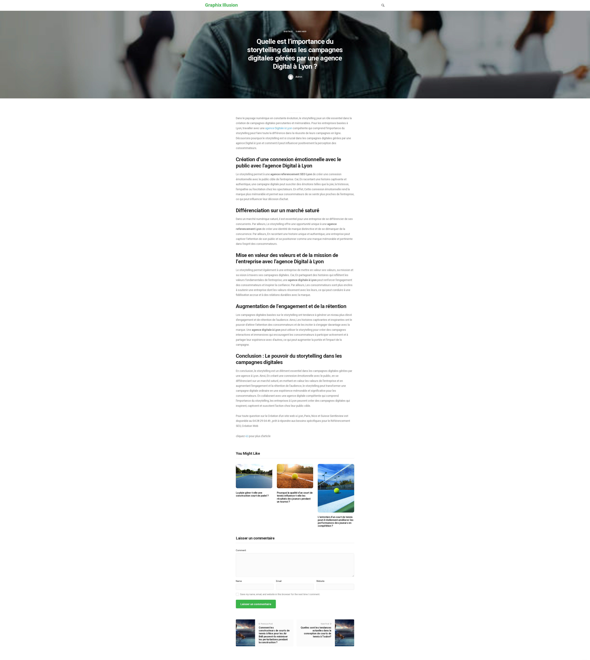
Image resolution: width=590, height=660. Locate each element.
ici (247, 436)
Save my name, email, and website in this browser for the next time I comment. (280, 594)
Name (239, 581)
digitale (288, 31)
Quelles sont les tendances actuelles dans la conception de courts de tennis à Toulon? (316, 632)
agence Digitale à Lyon (279, 128)
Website (320, 581)
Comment (241, 550)
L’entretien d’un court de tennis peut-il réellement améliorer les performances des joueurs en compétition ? (335, 521)
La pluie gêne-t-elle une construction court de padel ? (252, 494)
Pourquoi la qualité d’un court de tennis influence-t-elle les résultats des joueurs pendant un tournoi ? (295, 497)
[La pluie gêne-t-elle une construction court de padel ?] (254, 475)
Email (278, 581)
